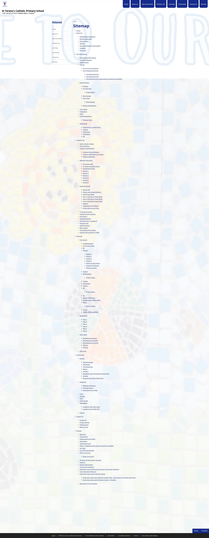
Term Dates (83, 109)
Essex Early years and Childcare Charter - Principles (99, 480)
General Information (86, 465)
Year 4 (85, 326)
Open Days (86, 132)
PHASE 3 (89, 256)
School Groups (84, 83)
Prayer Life (86, 190)
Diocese (82, 396)
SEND (81, 114)
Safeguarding (84, 62)
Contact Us (79, 416)
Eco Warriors (87, 89)
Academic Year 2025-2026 (91, 407)
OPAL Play (83, 351)
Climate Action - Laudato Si (88, 221)
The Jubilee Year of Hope (88, 230)
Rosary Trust (84, 427)
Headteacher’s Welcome (87, 37)
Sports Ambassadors (89, 106)
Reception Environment (90, 341)
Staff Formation (85, 226)
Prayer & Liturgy (85, 186)
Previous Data (87, 120)
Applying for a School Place (91, 127)
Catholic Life (80, 140)
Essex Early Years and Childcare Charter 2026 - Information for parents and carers (109, 478)
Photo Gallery (90, 92)
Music (85, 302)
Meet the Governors (89, 386)
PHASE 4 (89, 259)
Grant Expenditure (86, 116)
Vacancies (83, 50)
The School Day (88, 367)
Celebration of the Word (90, 206)
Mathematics (87, 274)
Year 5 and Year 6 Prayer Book (92, 201)
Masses (85, 204)
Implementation (88, 244)
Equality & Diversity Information (90, 46)
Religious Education (86, 160)
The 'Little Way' (85, 146)
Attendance (83, 112)
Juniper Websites (99, 535)
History (85, 286)
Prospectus (86, 134)
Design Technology (89, 298)
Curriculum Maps (88, 246)
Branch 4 (86, 178)
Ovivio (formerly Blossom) (88, 472)
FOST (81, 399)
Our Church (83, 216)
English (85, 272)
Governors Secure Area (90, 390)
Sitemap (136, 535)
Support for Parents (92, 266)
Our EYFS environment (87, 450)
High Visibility (111, 535)
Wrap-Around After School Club (93, 378)
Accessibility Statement (124, 535)
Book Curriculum (88, 456)
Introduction (84, 437)
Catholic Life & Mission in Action (93, 154)
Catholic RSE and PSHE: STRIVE (89, 232)
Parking (85, 376)
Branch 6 (86, 182)
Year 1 (85, 319)
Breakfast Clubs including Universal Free (96, 374)
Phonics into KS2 (91, 268)
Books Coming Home (93, 263)
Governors (83, 382)
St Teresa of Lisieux (86, 212)
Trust (81, 394)
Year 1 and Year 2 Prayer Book (92, 197)
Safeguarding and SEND (87, 439)
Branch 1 (86, 171)
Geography (86, 284)
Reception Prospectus (90, 338)
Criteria (85, 130)
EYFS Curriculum (85, 453)
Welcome (83, 434)
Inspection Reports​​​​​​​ (86, 60)
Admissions (83, 124)
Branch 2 (86, 173)
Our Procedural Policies (90, 71)
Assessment (83, 316)
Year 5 (85, 329)
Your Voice (86, 98)
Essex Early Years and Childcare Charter (92, 474)
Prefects (85, 86)
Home (75, 21)
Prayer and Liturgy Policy (91, 208)
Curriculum (83, 240)
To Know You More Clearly (91, 166)
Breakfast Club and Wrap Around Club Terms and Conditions (99, 469)
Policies (82, 65)
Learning (79, 236)
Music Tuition (90, 306)
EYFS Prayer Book (88, 194)
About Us (79, 33)
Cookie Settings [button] (153, 535)
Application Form (85, 444)
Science (85, 281)
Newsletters (83, 403)
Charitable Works (85, 219)
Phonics (85, 250)
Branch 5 (86, 180)
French (85, 310)
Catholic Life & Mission (87, 148)
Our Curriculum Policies (90, 68)
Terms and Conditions (87, 467)
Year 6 (85, 331)
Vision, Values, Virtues (87, 144)
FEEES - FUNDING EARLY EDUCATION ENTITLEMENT (97, 446)
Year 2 (85, 322)
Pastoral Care (84, 223)
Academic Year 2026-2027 (91, 409)
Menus (85, 369)
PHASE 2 (89, 254)
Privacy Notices (84, 422)
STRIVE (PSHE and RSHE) (91, 312)
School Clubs (84, 401)
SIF (84, 136)
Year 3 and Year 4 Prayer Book (92, 199)
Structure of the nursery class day (90, 460)
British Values (84, 41)
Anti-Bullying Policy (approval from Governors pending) (104, 79)
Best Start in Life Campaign (88, 484)
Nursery (85, 347)
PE (84, 288)
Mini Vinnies (87, 96)
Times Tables (90, 278)
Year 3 (85, 324)
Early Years (83, 335)
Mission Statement (86, 39)
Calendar (83, 48)
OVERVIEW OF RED (89, 169)
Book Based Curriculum (90, 343)
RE (84, 248)
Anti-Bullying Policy (92, 74)
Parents (82, 359)
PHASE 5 (89, 261)
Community (80, 355)
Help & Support (88, 362)
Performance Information (88, 58)
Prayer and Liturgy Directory (92, 192)
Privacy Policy (145, 535)
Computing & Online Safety (91, 300)
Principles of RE (88, 164)
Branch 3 (86, 176)
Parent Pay (86, 364)
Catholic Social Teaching (87, 214)
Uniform (85, 371)
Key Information (81, 54)
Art (84, 295)
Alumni (82, 413)
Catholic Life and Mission (91, 152)
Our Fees (82, 448)
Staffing (82, 43)
